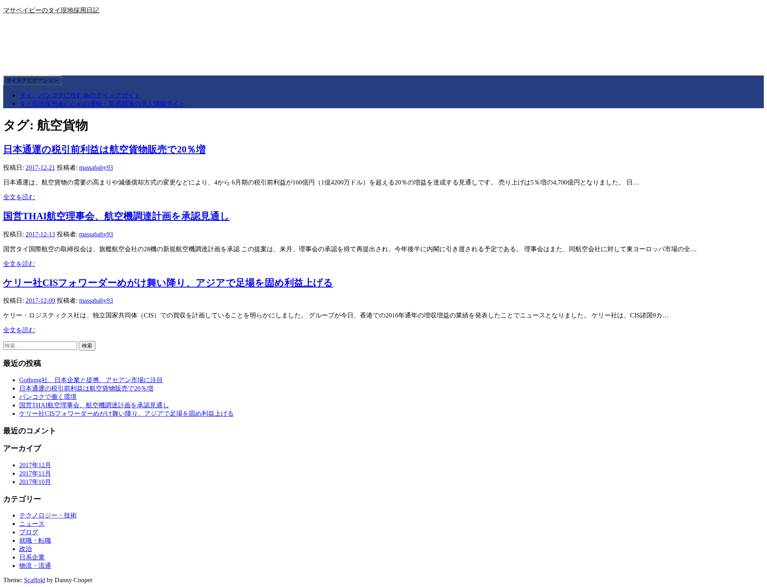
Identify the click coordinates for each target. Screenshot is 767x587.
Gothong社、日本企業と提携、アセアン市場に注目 (91, 380)
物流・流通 (35, 565)
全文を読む (19, 197)
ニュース (32, 523)
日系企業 (32, 557)
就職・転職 (35, 540)
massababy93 (96, 167)
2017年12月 (35, 465)
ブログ (28, 532)
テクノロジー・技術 (48, 515)
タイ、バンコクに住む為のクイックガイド (80, 95)
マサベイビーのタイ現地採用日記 (51, 10)
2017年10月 (35, 481)
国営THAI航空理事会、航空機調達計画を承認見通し (116, 216)
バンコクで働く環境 (48, 396)
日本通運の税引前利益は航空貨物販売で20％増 (104, 149)
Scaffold (34, 580)
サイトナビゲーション (32, 80)
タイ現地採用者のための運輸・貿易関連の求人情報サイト (102, 103)
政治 (25, 548)
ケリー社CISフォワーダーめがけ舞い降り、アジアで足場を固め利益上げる (168, 283)
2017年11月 (35, 473)
